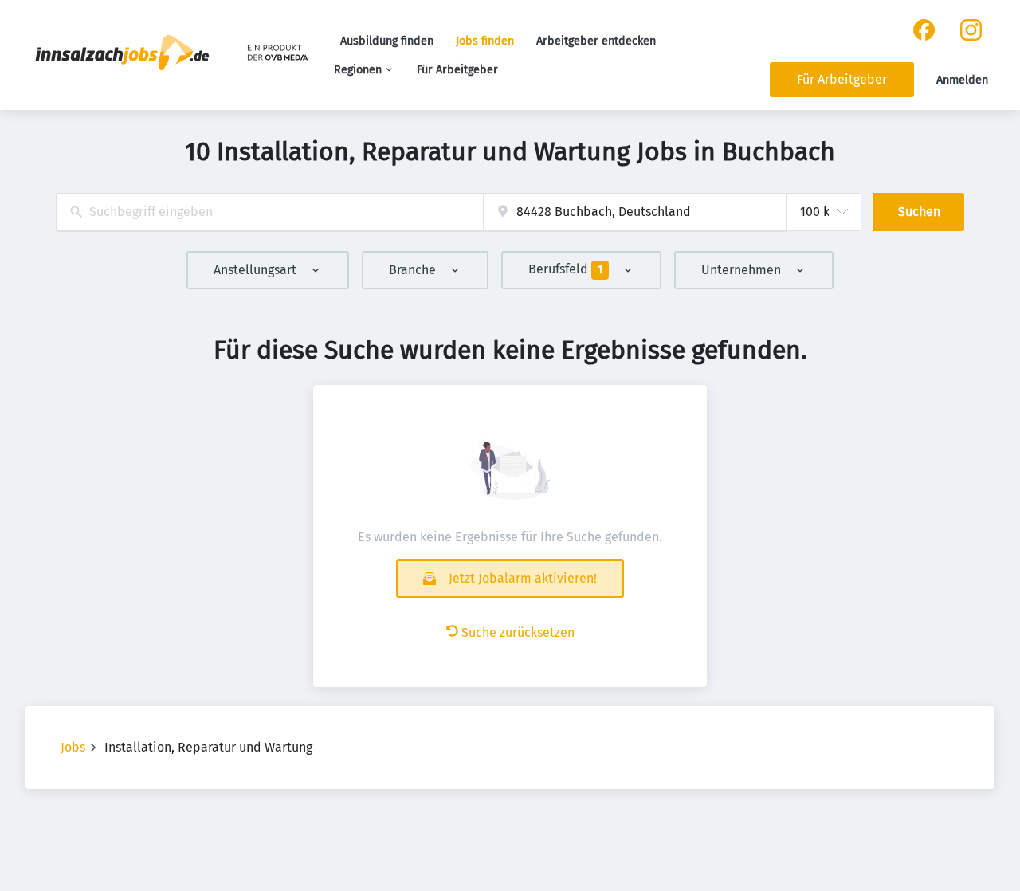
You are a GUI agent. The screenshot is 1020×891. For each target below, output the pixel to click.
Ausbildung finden (387, 41)
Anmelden (962, 80)
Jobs (73, 747)
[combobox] (270, 212)
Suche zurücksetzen (518, 632)
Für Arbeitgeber (457, 70)
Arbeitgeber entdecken (596, 41)
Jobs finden (485, 41)
